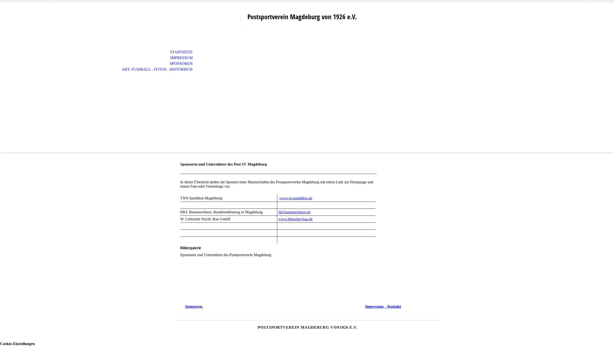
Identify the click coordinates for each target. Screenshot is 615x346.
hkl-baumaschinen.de (294, 212)
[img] (207, 23)
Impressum (181, 58)
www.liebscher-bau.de (295, 219)
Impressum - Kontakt (383, 306)
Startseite (181, 52)
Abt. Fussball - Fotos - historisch (157, 69)
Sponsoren (181, 64)
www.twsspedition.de (295, 198)
